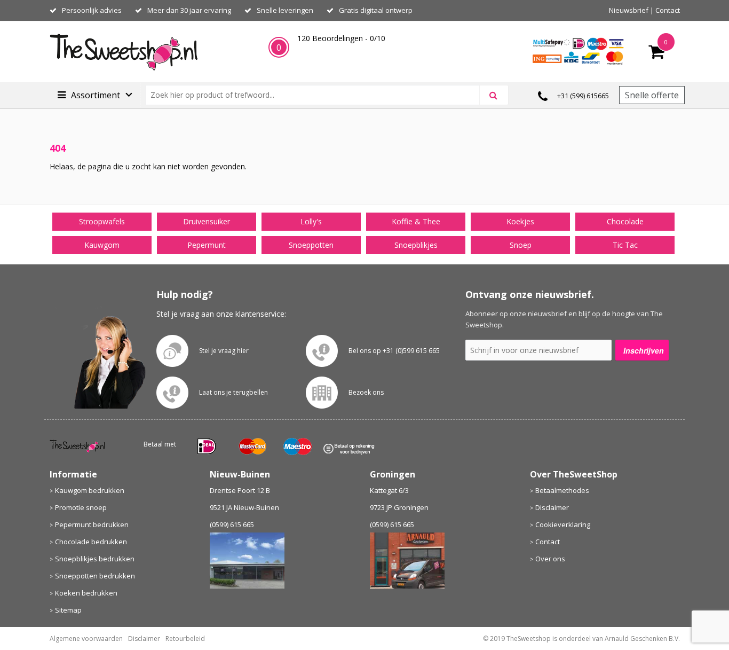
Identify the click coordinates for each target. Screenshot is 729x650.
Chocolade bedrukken (91, 541)
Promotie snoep (81, 507)
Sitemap (68, 610)
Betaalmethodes (562, 490)
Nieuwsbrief (628, 10)
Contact (667, 10)
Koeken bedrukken (86, 593)
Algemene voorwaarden (86, 638)
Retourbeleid (185, 638)
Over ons (550, 558)
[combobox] (317, 95)
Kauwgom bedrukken (89, 490)
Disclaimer (552, 507)
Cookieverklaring (562, 524)
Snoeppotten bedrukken (95, 576)
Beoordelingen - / (341, 38)
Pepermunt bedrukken (92, 524)
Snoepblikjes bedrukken (94, 558)
